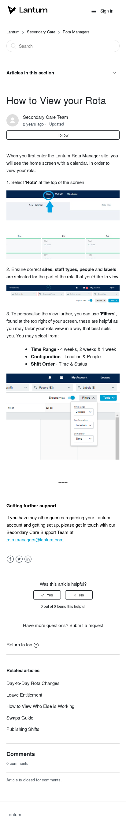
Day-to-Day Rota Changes (33, 683)
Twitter (19, 559)
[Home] (27, 13)
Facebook (10, 559)
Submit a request (86, 625)
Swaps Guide (19, 717)
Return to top (19, 644)
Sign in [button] (106, 11)
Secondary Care (41, 32)
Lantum (13, 32)
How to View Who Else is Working (40, 706)
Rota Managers (76, 32)
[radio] (47, 595)
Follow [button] (63, 134)
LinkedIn (28, 559)
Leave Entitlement (24, 694)
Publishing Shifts (22, 729)
